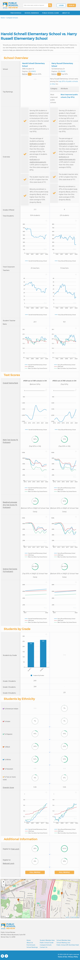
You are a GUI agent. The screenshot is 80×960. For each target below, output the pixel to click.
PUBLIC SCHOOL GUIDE (50, 13)
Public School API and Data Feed (68, 945)
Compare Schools (46, 945)
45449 (62, 71)
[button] (18, 900)
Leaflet (67, 917)
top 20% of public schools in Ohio (64, 83)
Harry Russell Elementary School (62, 65)
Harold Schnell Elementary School (33, 65)
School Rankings (32, 947)
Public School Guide (46, 943)
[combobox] (34, 5)
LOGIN (61, 5)
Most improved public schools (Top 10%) (69, 96)
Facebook (6, 956)
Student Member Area (47, 940)
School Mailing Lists (63, 943)
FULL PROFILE (35, 872)
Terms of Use (62, 957)
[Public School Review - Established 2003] (10, 5)
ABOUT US (66, 13)
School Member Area (64, 940)
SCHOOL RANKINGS (32, 13)
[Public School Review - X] (2, 956)
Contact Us (43, 947)
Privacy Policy (73, 957)
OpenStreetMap (75, 917)
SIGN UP (71, 5)
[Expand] (3, 889)
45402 (33, 71)
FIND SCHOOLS (15, 13)
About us (30, 943)
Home (29, 940)
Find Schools (31, 945)
